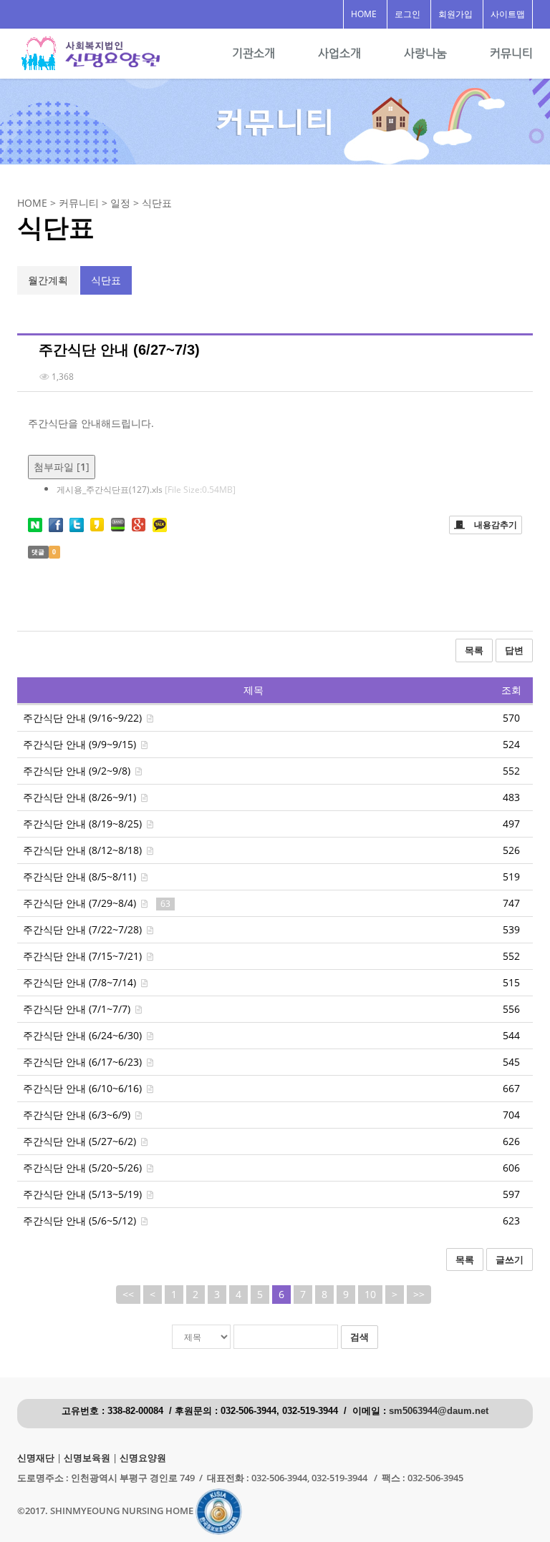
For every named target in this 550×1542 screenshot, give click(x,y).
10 (370, 1294)
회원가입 (455, 14)
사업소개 (339, 53)
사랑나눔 (425, 53)
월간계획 (48, 280)
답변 (514, 650)
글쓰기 (510, 1259)
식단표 (106, 280)
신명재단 (35, 1458)
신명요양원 (143, 1458)
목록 (474, 650)
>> (419, 1294)
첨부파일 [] (62, 466)
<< (128, 1294)
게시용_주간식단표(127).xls (146, 489)
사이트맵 (508, 14)
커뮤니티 (511, 53)
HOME (364, 14)
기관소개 (253, 53)
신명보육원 (87, 1458)
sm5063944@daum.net (438, 1411)
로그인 (407, 14)
